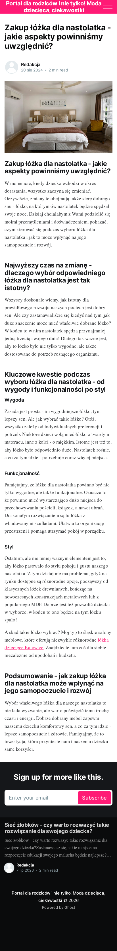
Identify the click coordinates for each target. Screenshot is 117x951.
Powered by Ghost (58, 907)
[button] (107, 7)
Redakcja (30, 64)
